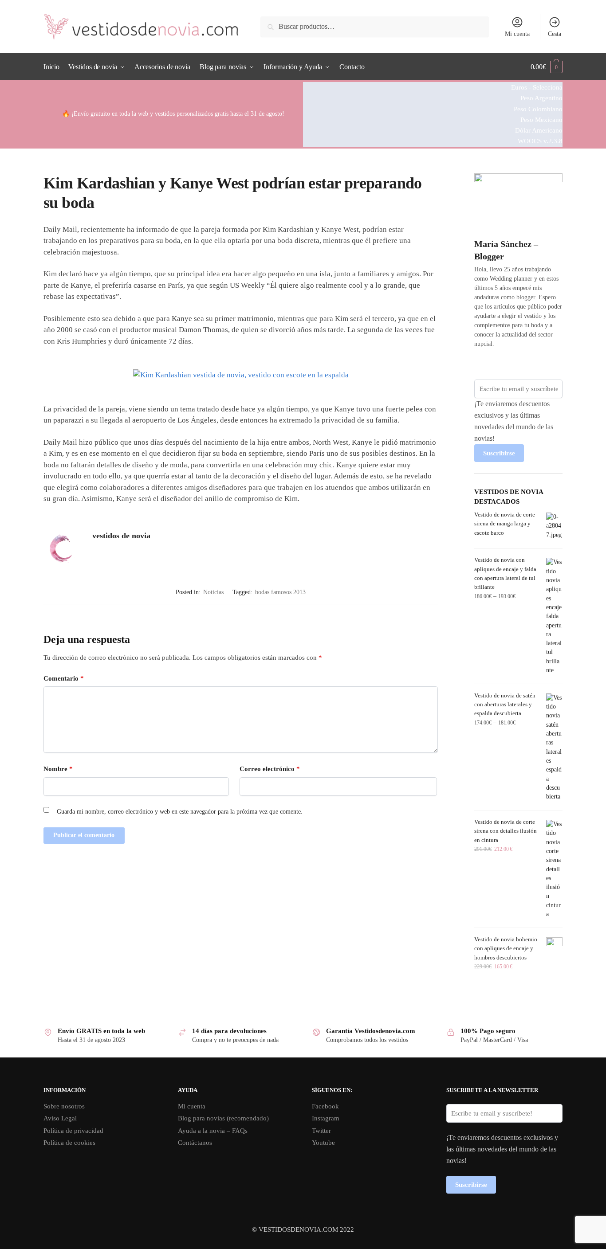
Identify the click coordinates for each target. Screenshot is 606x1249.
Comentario (63, 678)
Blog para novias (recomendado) (223, 1118)
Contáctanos (195, 1142)
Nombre (58, 768)
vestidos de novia (121, 535)
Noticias (213, 592)
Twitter (321, 1130)
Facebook (325, 1106)
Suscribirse (499, 453)
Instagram (325, 1118)
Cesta (554, 34)
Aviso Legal (60, 1118)
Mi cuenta (517, 34)
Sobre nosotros (64, 1106)
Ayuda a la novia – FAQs (213, 1130)
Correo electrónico (270, 768)
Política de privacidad (73, 1130)
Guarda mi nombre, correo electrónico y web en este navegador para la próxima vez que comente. (180, 811)
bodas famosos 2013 (280, 592)
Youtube (323, 1142)
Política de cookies (69, 1142)
